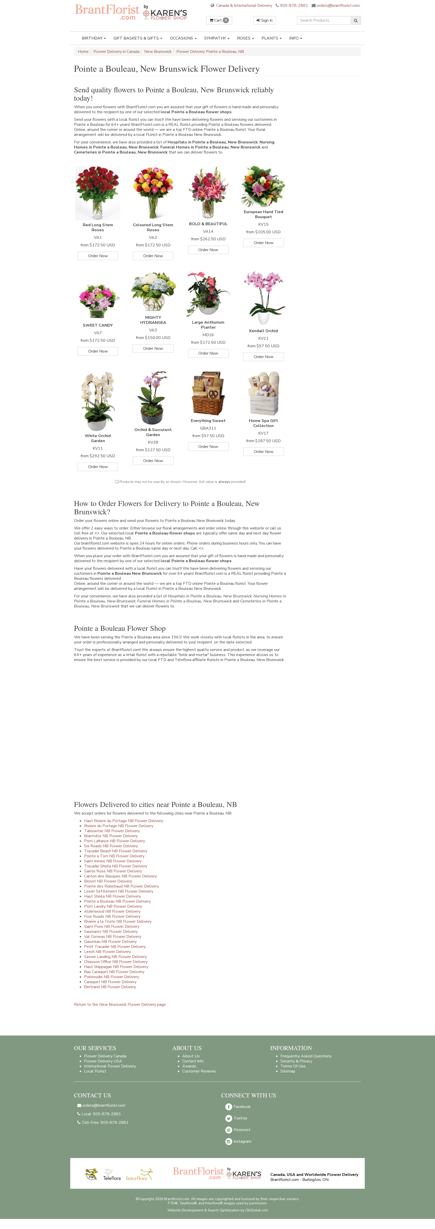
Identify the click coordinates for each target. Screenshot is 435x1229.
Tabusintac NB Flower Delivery (112, 831)
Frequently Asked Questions (306, 1056)
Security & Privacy (296, 1061)
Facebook (242, 1106)
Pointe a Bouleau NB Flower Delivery (117, 901)
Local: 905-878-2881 (101, 1114)
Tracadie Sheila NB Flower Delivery (115, 866)
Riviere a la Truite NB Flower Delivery (118, 921)
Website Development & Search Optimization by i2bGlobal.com (217, 1210)
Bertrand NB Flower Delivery (110, 987)
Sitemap (287, 1071)
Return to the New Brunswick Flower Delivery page (120, 1004)
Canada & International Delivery (243, 5)
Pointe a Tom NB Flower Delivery (114, 856)
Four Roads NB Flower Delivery (112, 916)
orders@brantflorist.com (338, 5)
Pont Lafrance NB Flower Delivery (114, 841)
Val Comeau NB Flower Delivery (112, 936)
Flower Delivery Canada (105, 1056)
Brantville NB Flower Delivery (111, 836)
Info (294, 38)
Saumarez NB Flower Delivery (111, 931)
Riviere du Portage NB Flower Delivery (118, 826)
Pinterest (241, 1130)
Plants (270, 38)
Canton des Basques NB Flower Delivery (120, 876)
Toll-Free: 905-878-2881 (105, 1122)
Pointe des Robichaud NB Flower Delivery (121, 886)
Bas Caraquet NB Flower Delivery (114, 972)
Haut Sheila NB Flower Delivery (112, 896)
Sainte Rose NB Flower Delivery (113, 871)
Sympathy (215, 38)
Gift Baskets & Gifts (137, 38)
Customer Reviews (199, 1071)
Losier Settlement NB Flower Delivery (118, 891)
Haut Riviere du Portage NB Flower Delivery (123, 821)
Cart (220, 20)
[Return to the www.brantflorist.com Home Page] (131, 12)
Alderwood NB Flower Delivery (112, 911)
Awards (189, 1066)
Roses (244, 38)
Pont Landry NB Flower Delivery (113, 906)
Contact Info (193, 1061)
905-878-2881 (294, 5)
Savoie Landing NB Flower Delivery (115, 956)
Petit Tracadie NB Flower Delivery (115, 946)
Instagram (242, 1141)
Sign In (266, 20)
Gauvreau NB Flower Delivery (110, 941)
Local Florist (95, 1071)
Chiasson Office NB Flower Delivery (116, 962)
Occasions (182, 38)
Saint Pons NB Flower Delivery (111, 926)
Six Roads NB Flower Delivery (111, 846)
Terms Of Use (293, 1066)
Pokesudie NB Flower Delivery (111, 977)
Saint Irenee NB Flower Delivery (112, 861)
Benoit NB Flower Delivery (108, 881)
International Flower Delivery (110, 1066)
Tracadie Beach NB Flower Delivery (115, 851)
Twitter (240, 1118)
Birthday (92, 38)
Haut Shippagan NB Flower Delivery (116, 967)
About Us (191, 1056)
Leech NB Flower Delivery (107, 951)
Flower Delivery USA (103, 1061)
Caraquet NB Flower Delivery (110, 982)
